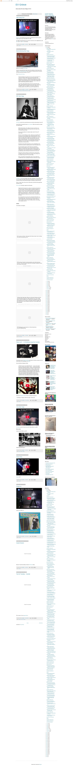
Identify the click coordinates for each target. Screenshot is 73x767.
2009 (47, 310)
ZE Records (31, 564)
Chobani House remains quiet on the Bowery (51, 148)
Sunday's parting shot (50, 269)
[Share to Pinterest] (35, 44)
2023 (47, 735)
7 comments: (26, 335)
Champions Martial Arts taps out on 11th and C (51, 237)
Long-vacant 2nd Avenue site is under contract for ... (51, 92)
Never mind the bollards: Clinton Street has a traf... (51, 143)
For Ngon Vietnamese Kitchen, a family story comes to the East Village (49, 14)
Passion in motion (49, 63)
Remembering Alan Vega (22, 51)
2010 (47, 309)
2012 (47, 306)
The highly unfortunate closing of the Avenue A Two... (51, 113)
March (48, 286)
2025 (47, 290)
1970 (47, 314)
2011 (47, 750)
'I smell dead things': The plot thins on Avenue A (51, 128)
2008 (47, 311)
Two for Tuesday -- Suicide (23, 574)
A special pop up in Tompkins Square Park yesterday (51, 56)
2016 (47, 301)
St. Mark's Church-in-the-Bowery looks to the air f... (51, 204)
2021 (47, 295)
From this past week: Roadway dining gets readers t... (51, 109)
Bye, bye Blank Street (50, 119)
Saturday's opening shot (50, 163)
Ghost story (19, 457)
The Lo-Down (48, 468)
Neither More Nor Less (49, 464)
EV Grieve (21, 4)
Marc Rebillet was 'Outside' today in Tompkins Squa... (51, 154)
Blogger (40, 764)
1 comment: (26, 44)
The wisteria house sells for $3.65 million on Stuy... (51, 178)
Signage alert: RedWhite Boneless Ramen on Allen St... (51, 245)
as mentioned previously (23, 71)
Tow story (48, 53)
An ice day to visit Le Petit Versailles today (50, 60)
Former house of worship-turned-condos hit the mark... (51, 150)
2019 (47, 740)
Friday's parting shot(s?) (50, 220)
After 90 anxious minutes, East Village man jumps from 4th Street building (53, 388)
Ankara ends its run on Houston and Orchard (50, 72)
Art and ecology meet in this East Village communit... (51, 174)
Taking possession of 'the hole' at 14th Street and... (51, 214)
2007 (47, 755)
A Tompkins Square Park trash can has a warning (51, 137)
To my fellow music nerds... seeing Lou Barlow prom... (51, 324)
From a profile (18, 185)
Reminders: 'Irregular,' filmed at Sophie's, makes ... (51, 235)
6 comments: (27, 89)
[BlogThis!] (32, 44)
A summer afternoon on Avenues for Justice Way (51, 96)
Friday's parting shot (49, 164)
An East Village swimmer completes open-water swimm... (50, 125)
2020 (47, 296)
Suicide (20, 45)
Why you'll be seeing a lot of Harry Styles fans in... (51, 88)
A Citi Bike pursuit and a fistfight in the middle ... (51, 67)
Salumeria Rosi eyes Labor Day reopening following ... (51, 253)
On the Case (48, 166)
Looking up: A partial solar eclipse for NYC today (50, 187)
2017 (47, 300)
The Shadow (48, 473)
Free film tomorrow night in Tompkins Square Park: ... (51, 139)
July (47, 281)
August (48, 48)
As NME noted (18, 178)
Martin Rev (18, 37)
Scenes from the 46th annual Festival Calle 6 (51, 273)
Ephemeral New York (49, 472)
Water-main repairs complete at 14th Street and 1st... (51, 218)
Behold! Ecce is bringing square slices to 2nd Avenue (51, 208)
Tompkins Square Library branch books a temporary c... (51, 202)
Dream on (18, 486)
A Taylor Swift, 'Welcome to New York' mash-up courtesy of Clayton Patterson (52, 372)
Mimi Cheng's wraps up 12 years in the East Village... (51, 85)
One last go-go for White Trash (51, 196)
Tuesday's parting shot (50, 86)
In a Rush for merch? (50, 279)
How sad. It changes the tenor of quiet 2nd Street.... (50, 318)
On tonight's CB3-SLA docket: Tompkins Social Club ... (51, 206)
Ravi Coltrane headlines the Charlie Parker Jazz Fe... (51, 65)
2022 (47, 294)
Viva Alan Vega (20, 407)
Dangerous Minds (25, 360)
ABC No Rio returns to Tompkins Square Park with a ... (51, 261)
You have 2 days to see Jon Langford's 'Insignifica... (51, 168)
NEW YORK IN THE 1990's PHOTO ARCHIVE (50, 466)
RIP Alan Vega (20, 96)
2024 (47, 291)
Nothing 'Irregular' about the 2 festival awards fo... (51, 132)
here (17, 41)
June (47, 282)
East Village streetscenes (25, 90)
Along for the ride (49, 222)
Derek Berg (25, 68)
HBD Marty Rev (20, 17)
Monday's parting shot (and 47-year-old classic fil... (51, 200)
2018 (47, 299)
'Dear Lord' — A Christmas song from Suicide (28, 342)
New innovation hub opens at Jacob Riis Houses (51, 243)
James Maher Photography (50, 471)
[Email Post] (29, 44)
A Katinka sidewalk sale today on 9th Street (51, 162)
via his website (30, 124)
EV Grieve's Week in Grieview (51, 155)
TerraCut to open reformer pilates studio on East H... (51, 76)
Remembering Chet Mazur (50, 185)
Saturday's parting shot (50, 54)
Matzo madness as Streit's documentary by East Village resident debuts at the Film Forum (53, 377)
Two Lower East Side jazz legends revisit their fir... (50, 157)
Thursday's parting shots (50, 68)
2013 (47, 305)
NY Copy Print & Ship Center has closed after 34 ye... (51, 266)
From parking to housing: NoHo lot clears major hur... (51, 100)
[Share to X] (33, 44)
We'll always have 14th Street (51, 79)
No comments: (27, 400)
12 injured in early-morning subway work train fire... (51, 251)
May (47, 726)
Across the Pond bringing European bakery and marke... (50, 255)
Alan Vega (20, 90)
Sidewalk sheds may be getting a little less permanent (51, 102)
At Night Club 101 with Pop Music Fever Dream (50, 226)
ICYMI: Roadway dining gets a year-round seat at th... (51, 141)
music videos (20, 451)
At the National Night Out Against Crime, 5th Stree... (51, 212)
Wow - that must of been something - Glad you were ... (50, 326)
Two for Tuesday (23, 619)
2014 (47, 304)
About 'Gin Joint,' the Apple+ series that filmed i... (51, 231)
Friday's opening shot (50, 227)
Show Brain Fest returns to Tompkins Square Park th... (51, 223)
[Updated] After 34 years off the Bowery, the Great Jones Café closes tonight (53, 383)
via (19, 120)
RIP (19, 336)
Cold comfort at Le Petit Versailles (50, 52)
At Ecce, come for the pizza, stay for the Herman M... (51, 182)
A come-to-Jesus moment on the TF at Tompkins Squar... (51, 180)
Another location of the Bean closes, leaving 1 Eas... (51, 233)
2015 (47, 745)
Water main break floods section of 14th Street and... (51, 259)
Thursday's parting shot (50, 228)
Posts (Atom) (22, 624)
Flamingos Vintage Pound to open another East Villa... (51, 264)
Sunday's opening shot (50, 111)
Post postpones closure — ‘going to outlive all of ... (50, 98)
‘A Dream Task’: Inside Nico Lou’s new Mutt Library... (51, 130)
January (48, 731)
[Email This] (31, 44)
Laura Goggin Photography (50, 469)
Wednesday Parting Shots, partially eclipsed (50, 184)
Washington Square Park (49, 474)
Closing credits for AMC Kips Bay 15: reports (51, 94)
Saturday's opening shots (50, 219)
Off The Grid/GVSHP (49, 470)
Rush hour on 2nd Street (50, 274)
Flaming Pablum (48, 465)
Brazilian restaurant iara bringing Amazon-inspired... (51, 74)
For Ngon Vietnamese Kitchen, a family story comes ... (51, 81)
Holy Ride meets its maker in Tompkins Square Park (51, 172)
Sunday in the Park (49, 239)
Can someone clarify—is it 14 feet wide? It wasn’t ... (51, 329)
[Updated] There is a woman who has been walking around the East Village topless (53, 367)
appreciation (25, 615)
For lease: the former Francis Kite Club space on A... (51, 194)
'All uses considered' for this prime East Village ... (51, 152)
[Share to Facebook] (34, 44)
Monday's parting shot (50, 144)
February (48, 287)
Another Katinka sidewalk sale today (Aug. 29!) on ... (51, 58)
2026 (47, 47)
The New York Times (21, 74)
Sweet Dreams (20, 543)
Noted (47, 672)
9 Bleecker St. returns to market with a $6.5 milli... (51, 268)
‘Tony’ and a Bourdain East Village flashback (50, 122)
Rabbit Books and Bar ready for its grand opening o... (51, 170)
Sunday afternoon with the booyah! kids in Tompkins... (51, 192)
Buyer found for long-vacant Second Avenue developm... (51, 241)
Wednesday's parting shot (50, 520)
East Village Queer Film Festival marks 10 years (50, 90)
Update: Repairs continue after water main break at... (51, 249)
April (47, 285)
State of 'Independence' (50, 116)
